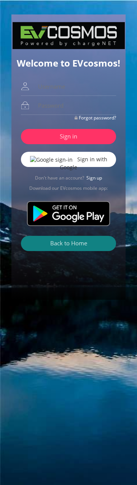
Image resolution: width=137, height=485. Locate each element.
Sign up (94, 178)
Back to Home (68, 243)
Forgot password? (97, 117)
